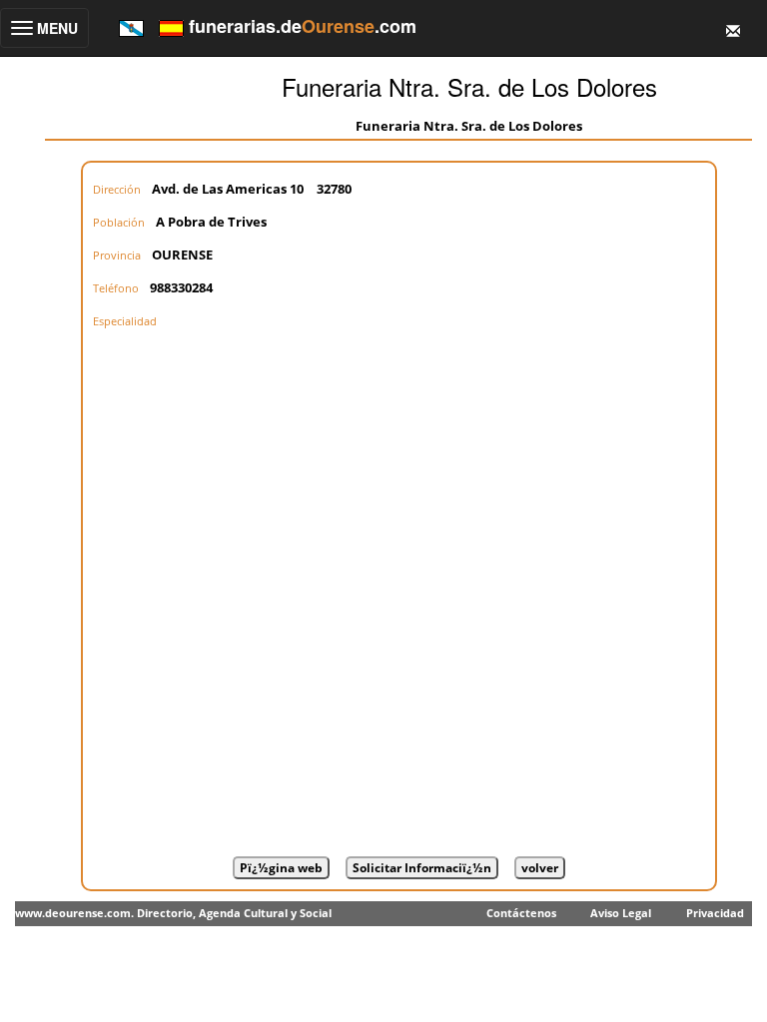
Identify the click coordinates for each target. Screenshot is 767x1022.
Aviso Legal (620, 912)
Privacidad (715, 912)
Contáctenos (521, 912)
